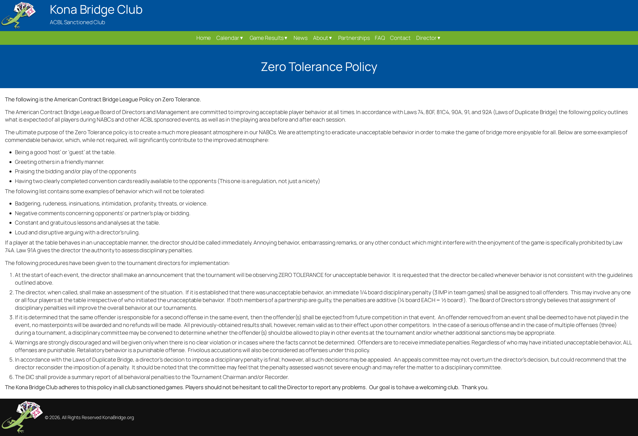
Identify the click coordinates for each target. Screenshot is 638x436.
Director (428, 38)
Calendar (229, 38)
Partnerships (354, 38)
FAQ (380, 38)
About (323, 38)
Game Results (269, 38)
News (301, 38)
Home (203, 38)
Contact (400, 38)
